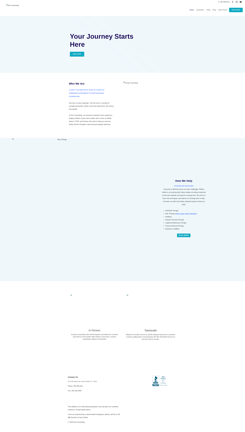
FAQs (209, 10)
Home (192, 10)
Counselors (200, 10)
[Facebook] (233, 2)
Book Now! (236, 10)
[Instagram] (237, 2)
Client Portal (222, 10)
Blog (214, 10)
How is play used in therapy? (186, 214)
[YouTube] (241, 2)
